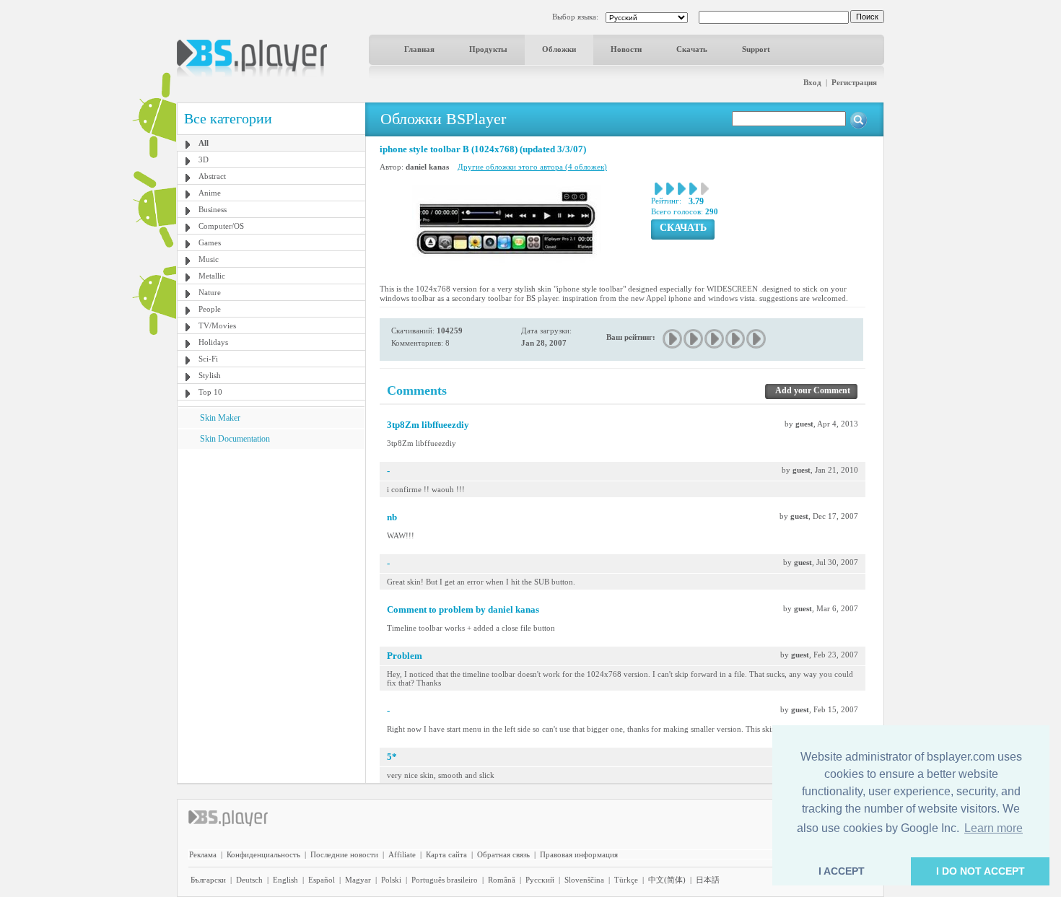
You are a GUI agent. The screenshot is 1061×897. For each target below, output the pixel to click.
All (203, 143)
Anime (209, 192)
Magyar (358, 879)
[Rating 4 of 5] (735, 339)
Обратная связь (503, 854)
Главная (419, 49)
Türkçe (626, 879)
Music (208, 259)
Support (756, 49)
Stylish (209, 375)
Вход (812, 82)
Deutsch (249, 879)
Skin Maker (220, 418)
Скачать (691, 49)
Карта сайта (446, 854)
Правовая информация (579, 854)
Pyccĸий (539, 879)
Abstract (212, 176)
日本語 (708, 879)
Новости (626, 49)
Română (501, 879)
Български (208, 879)
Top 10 (210, 392)
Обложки (559, 49)
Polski (391, 879)
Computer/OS (221, 226)
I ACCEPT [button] (841, 871)
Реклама (203, 854)
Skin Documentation (235, 439)
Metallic (211, 275)
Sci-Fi (208, 358)
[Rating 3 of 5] (714, 339)
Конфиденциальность (263, 854)
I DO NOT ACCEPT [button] (980, 871)
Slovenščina (584, 879)
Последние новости (344, 854)
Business (212, 209)
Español (321, 879)
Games (209, 242)
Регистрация (854, 82)
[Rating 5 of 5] (756, 339)
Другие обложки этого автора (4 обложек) (532, 166)
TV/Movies (217, 325)
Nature (209, 292)
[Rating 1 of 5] (673, 339)
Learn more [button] (993, 828)
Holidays (213, 342)
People (209, 309)
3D (203, 159)
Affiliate (402, 854)
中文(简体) (667, 879)
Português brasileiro (444, 879)
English (285, 879)
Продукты (488, 49)
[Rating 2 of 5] (694, 339)
